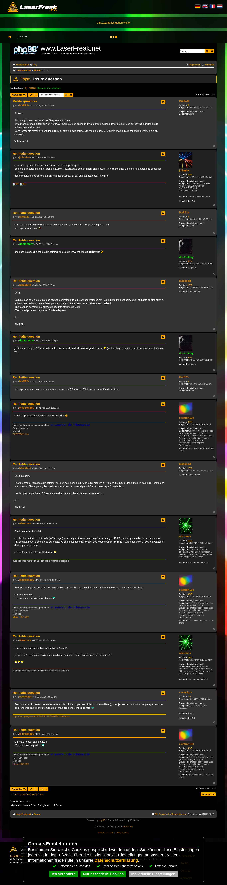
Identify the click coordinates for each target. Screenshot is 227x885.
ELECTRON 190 (21, 434)
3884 (190, 175)
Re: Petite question (26, 153)
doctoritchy (186, 257)
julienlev (184, 170)
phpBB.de (128, 826)
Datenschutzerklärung (116, 860)
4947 (190, 422)
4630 (190, 261)
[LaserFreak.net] (26, 49)
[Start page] (11, 37)
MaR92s (184, 100)
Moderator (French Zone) (49, 88)
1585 (190, 285)
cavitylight (185, 692)
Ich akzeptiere (63, 874)
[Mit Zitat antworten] (163, 102)
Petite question (47, 79)
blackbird (185, 280)
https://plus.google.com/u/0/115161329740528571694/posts (41, 716)
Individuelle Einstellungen (153, 874)
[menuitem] (33, 64)
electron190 (186, 417)
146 (189, 697)
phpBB (102, 820)
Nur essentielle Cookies (103, 874)
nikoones (185, 536)
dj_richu (30, 87)
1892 (190, 541)
